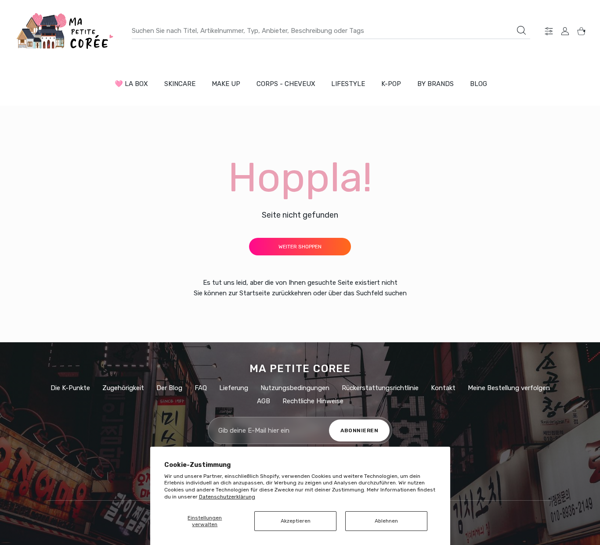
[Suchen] (521, 30)
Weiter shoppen (300, 247)
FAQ (201, 388)
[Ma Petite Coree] (66, 31)
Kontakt (443, 388)
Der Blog (169, 388)
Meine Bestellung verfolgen (509, 388)
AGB (263, 401)
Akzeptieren (296, 521)
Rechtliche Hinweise (312, 401)
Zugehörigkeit (123, 388)
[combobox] (331, 30)
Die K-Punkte (70, 388)
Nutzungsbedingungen (294, 388)
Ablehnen (386, 521)
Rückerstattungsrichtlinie (380, 388)
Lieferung (233, 388)
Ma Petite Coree (300, 368)
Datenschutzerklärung (227, 497)
